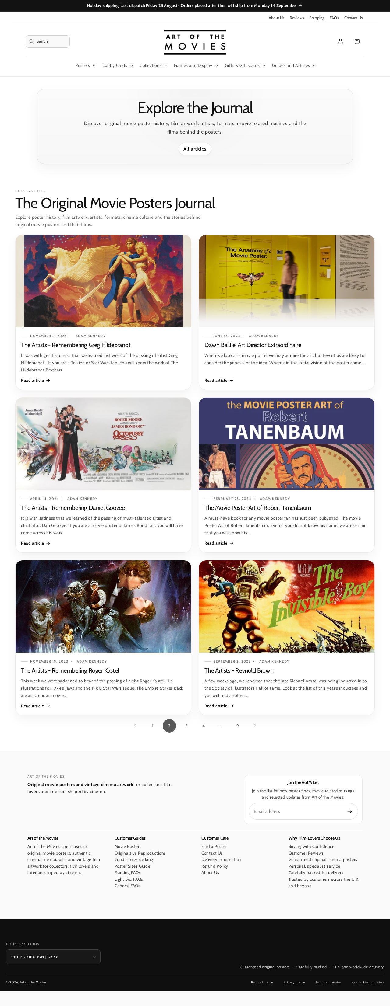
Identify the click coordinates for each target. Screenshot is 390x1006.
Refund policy (262, 982)
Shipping (316, 18)
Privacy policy (294, 982)
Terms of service (329, 982)
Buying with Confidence (312, 846)
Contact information (368, 982)
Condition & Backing (134, 859)
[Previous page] (135, 725)
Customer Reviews (306, 853)
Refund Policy (214, 866)
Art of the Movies (33, 982)
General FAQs (127, 885)
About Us (276, 18)
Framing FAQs (128, 872)
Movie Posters (128, 846)
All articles (195, 149)
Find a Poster (214, 846)
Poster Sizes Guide (133, 866)
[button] (48, 41)
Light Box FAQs (129, 879)
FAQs (334, 18)
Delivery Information (221, 859)
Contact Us (353, 18)
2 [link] (169, 726)
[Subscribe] (349, 811)
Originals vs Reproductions (140, 853)
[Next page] (254, 725)
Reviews (297, 18)
